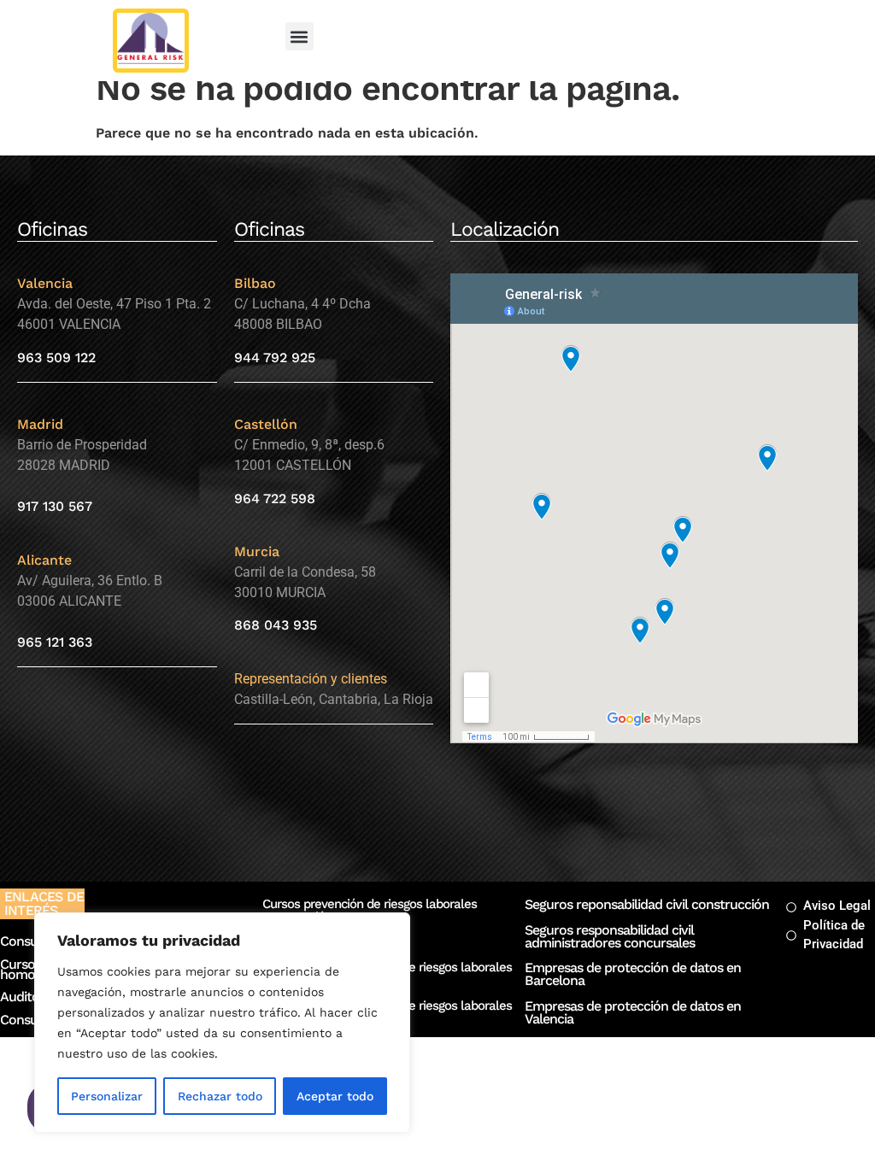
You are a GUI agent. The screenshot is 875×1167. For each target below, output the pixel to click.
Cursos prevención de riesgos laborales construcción (369, 910)
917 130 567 (54, 506)
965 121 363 (54, 642)
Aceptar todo (335, 1096)
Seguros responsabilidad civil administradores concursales (610, 936)
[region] (222, 1022)
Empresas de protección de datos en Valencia (633, 1012)
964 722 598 (274, 498)
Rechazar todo (220, 1096)
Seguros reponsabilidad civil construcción (647, 904)
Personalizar (107, 1096)
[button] (299, 36)
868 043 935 (275, 625)
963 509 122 (56, 357)
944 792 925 (274, 357)
